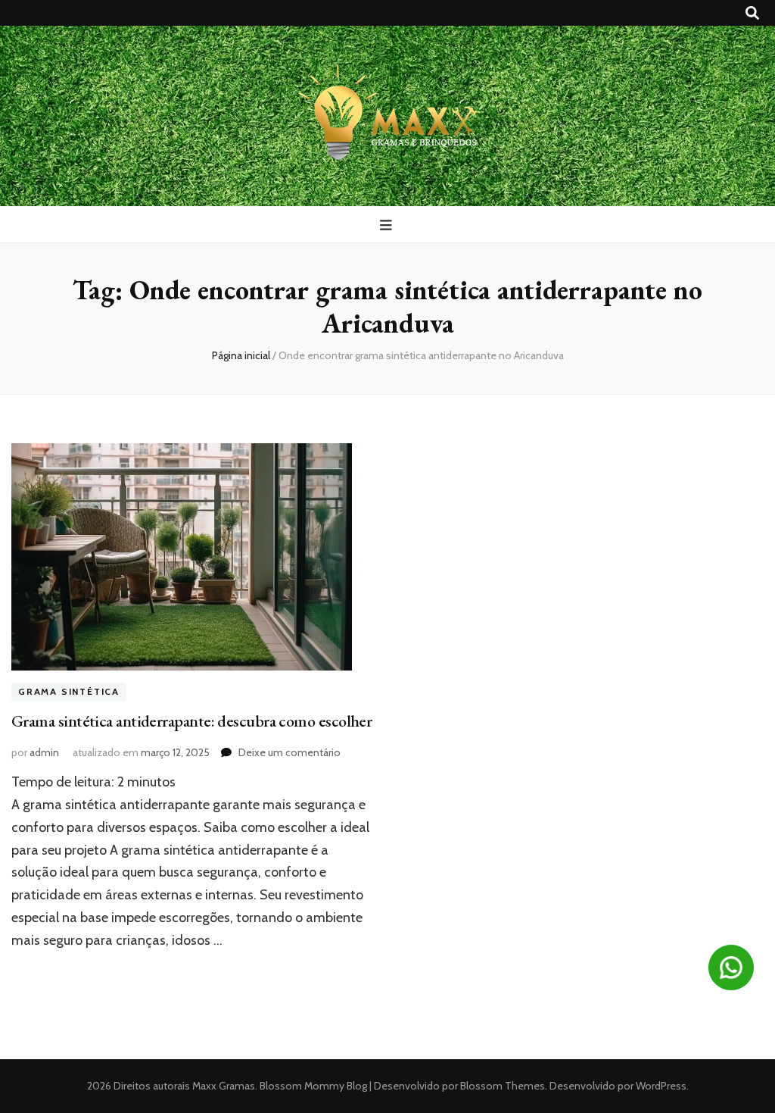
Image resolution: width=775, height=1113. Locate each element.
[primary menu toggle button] (388, 225)
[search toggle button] (752, 13)
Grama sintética (69, 691)
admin (44, 752)
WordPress (661, 1086)
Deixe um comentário (289, 752)
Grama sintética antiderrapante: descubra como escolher (191, 721)
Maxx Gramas (223, 1086)
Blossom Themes (501, 1086)
